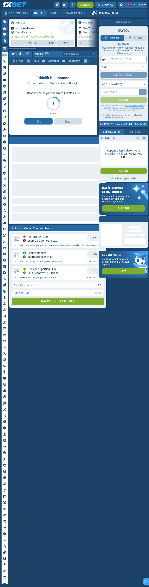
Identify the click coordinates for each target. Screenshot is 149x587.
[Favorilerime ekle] (72, 22)
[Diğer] (47, 53)
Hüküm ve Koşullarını (134, 113)
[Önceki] (12, 139)
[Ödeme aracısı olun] (65, 5)
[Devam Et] (22, 139)
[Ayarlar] (122, 5)
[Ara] (94, 53)
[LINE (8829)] (13, 54)
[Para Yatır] (72, 5)
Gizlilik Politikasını (111, 116)
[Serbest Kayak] (20, 54)
